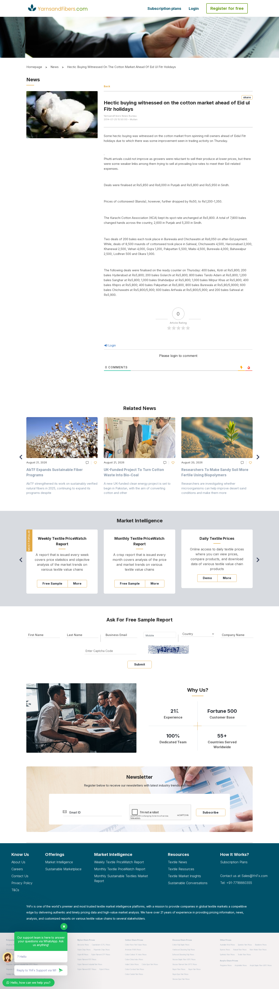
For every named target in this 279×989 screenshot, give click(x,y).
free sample (52, 583)
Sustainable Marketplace (63, 869)
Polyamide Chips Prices (102, 950)
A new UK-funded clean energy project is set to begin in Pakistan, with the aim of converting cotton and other (137, 488)
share (247, 97)
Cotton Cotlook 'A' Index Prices (135, 955)
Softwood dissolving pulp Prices (183, 955)
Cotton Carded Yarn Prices (134, 974)
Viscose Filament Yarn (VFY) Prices (184, 964)
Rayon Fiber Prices (178, 969)
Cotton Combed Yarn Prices (134, 969)
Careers (17, 869)
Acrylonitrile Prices (241, 965)
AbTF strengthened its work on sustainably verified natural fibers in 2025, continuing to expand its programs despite (61, 488)
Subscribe (211, 812)
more (77, 583)
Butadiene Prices (261, 945)
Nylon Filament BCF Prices (86, 969)
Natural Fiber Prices (240, 950)
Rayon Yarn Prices (194, 969)
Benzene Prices (83, 945)
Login (194, 8)
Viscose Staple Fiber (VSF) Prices (183, 959)
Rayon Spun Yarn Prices (180, 974)
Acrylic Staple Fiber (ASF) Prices (261, 965)
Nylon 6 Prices (104, 969)
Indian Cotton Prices (132, 964)
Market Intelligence (59, 862)
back (107, 86)
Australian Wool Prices (227, 945)
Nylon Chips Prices (83, 950)
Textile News (177, 862)
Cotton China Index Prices (134, 959)
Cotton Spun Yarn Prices (150, 964)
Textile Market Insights (184, 876)
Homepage (34, 67)
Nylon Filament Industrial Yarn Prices (89, 964)
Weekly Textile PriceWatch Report (119, 862)
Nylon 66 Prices (82, 955)
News (54, 67)
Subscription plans (164, 8)
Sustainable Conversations (188, 883)
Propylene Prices (226, 965)
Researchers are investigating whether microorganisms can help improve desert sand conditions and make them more (213, 488)
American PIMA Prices (133, 950)
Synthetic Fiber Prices (227, 955)
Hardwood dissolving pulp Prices (183, 950)
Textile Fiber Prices (244, 955)
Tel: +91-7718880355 (236, 883)
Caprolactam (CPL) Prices (101, 945)
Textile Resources (181, 869)
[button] (259, 458)
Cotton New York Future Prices (136, 945)
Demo (207, 578)
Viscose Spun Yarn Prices (181, 979)
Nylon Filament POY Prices (86, 959)
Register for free (227, 8)
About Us (18, 862)
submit (139, 664)
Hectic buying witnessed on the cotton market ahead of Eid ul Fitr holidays (121, 67)
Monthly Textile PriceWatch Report (119, 869)
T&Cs (15, 890)
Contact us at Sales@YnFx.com (244, 876)
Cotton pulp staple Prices (180, 945)
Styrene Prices (225, 950)
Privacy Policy (21, 883)
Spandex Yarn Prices (245, 945)
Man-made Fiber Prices (258, 950)
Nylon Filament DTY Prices (100, 955)
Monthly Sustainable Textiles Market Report (121, 878)
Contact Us (19, 876)
